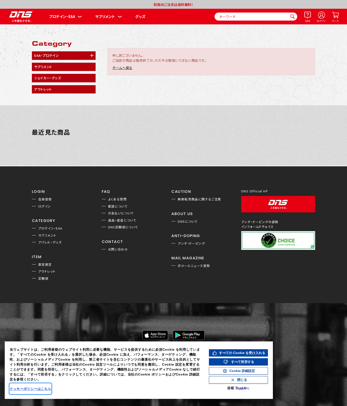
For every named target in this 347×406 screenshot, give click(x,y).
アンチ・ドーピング (191, 243)
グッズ (140, 16)
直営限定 (45, 264)
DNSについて (188, 221)
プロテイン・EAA (62, 16)
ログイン (321, 20)
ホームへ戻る (122, 67)
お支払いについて (121, 213)
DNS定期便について (123, 227)
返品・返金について (122, 220)
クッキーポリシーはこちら (30, 389)
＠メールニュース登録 (194, 265)
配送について (118, 206)
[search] (292, 17)
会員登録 (45, 199)
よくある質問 (117, 199)
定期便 (43, 278)
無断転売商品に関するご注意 (199, 199)
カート (335, 20)
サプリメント (105, 16)
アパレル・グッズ (50, 242)
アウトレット (46, 271)
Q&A (307, 20)
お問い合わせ (118, 249)
